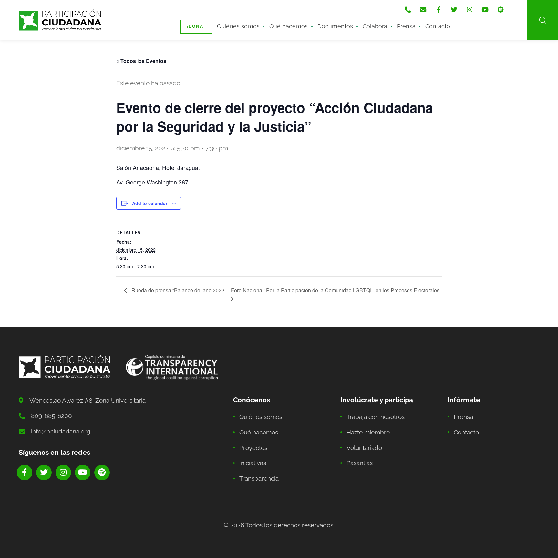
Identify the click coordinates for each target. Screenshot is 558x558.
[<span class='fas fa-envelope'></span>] (423, 10)
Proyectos (253, 447)
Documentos (335, 26)
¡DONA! (196, 26)
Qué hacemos (288, 26)
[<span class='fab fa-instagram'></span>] (469, 10)
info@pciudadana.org (60, 431)
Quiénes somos (238, 26)
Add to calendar (149, 203)
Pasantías (359, 462)
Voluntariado (364, 447)
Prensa (406, 26)
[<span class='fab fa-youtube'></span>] (485, 10)
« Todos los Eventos (141, 61)
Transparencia (259, 478)
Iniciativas (252, 462)
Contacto (437, 26)
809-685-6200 (51, 415)
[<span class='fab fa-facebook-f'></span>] (438, 10)
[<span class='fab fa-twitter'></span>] (454, 10)
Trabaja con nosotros (375, 416)
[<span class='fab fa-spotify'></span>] (500, 10)
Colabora (375, 26)
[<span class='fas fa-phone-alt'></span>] (407, 10)
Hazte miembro (368, 432)
